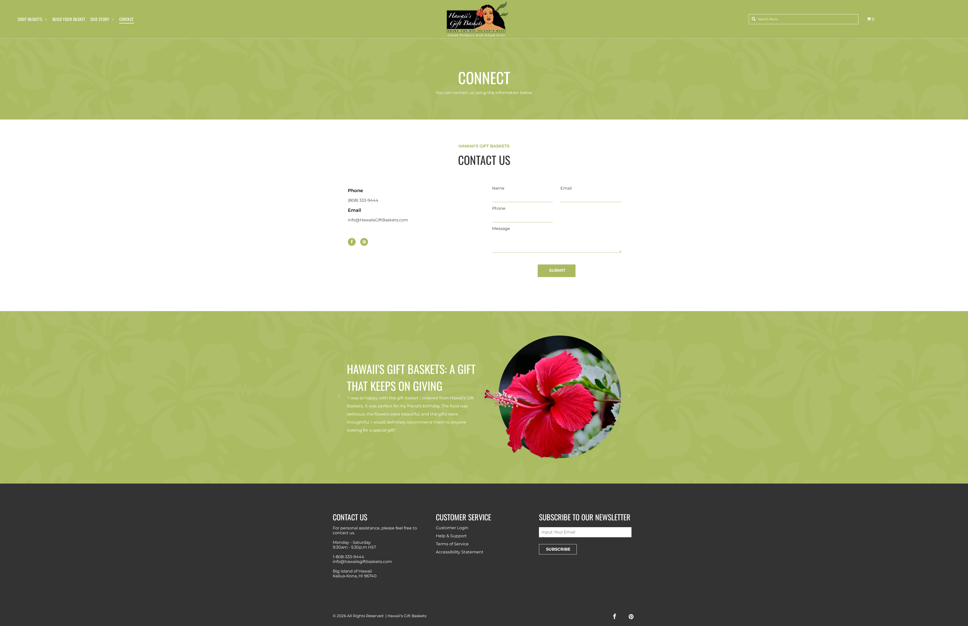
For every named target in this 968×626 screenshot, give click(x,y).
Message (501, 228)
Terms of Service (452, 544)
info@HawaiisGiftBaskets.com (378, 220)
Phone (498, 208)
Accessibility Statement (459, 552)
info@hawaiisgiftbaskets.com (362, 561)
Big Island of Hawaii (352, 571)
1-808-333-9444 (348, 556)
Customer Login (452, 527)
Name (498, 188)
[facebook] (352, 242)
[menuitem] (35, 19)
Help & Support (451, 535)
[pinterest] (364, 242)
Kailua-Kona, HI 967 (352, 576)
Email (566, 188)
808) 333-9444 (363, 200)
